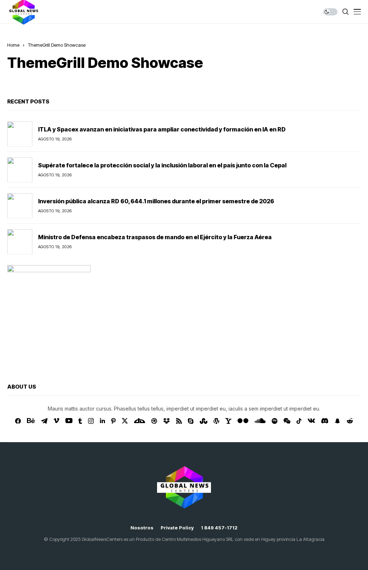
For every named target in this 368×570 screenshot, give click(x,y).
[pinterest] (113, 421)
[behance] (31, 420)
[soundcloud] (260, 420)
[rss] (179, 421)
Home (13, 45)
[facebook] (18, 421)
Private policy (177, 527)
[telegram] (44, 421)
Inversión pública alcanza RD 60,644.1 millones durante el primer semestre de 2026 (156, 201)
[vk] (311, 421)
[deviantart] (139, 420)
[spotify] (274, 421)
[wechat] (287, 421)
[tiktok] (299, 421)
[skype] (191, 421)
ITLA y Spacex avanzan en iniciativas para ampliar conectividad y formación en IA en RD (162, 129)
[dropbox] (166, 421)
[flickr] (243, 420)
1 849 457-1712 (219, 527)
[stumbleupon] (203, 421)
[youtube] (68, 420)
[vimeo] (56, 420)
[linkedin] (102, 420)
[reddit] (350, 420)
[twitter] (125, 420)
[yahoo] (228, 421)
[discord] (324, 420)
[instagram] (91, 421)
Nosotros (141, 527)
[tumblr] (80, 421)
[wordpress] (216, 421)
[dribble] (154, 421)
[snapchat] (337, 421)
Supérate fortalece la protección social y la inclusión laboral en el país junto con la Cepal (162, 165)
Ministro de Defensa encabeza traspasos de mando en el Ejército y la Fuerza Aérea (155, 237)
